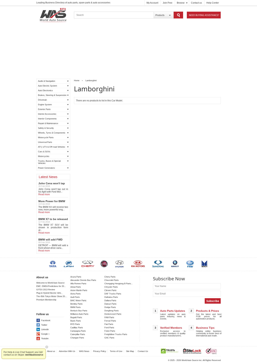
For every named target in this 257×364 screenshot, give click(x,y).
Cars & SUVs (44, 151)
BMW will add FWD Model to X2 (50, 241)
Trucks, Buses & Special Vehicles (49, 162)
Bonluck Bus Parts (78, 310)
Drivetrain (42, 100)
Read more (44, 194)
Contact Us (143, 351)
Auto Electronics (45, 90)
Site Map (130, 351)
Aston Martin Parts (78, 290)
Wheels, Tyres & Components (51, 133)
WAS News (84, 351)
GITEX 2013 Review (45, 289)
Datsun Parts (110, 304)
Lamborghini (91, 80)
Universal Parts (45, 142)
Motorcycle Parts (46, 137)
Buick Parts (75, 321)
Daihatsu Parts (111, 297)
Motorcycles (43, 156)
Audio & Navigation (46, 81)
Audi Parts (75, 297)
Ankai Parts (75, 287)
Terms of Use (116, 351)
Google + (45, 334)
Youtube (45, 338)
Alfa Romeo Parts (78, 283)
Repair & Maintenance (48, 123)
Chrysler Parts (111, 287)
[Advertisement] (128, 51)
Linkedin (45, 329)
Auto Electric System (47, 86)
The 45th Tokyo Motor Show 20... (51, 296)
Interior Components (47, 119)
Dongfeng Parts (111, 310)
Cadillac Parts (76, 327)
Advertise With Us (67, 351)
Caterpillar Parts (77, 334)
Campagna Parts (78, 331)
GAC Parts (109, 338)
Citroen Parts (110, 290)
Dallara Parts (110, 300)
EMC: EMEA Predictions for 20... (51, 286)
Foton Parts (109, 331)
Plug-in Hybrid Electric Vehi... (49, 293)
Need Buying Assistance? (204, 15)
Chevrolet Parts (111, 280)
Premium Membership (46, 300)
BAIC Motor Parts (78, 300)
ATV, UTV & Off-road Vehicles (51, 147)
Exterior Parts (44, 109)
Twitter (44, 325)
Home (76, 80)
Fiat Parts (108, 324)
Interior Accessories (47, 114)
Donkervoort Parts (112, 314)
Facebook (45, 320)
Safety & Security (46, 128)
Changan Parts (77, 338)
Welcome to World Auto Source (50, 283)
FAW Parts (109, 317)
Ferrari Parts (110, 321)
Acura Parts (75, 277)
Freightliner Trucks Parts (115, 334)
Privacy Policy (99, 351)
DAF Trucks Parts (112, 294)
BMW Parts (75, 307)
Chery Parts (110, 277)
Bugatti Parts (76, 317)
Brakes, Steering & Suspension (52, 95)
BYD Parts (75, 324)
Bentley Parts (76, 304)
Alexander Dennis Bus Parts (83, 280)
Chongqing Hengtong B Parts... (118, 283)
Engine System (45, 104)
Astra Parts (75, 294)
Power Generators (46, 168)
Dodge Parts (110, 307)
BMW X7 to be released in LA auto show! (53, 221)
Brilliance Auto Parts (79, 314)
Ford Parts (109, 327)
